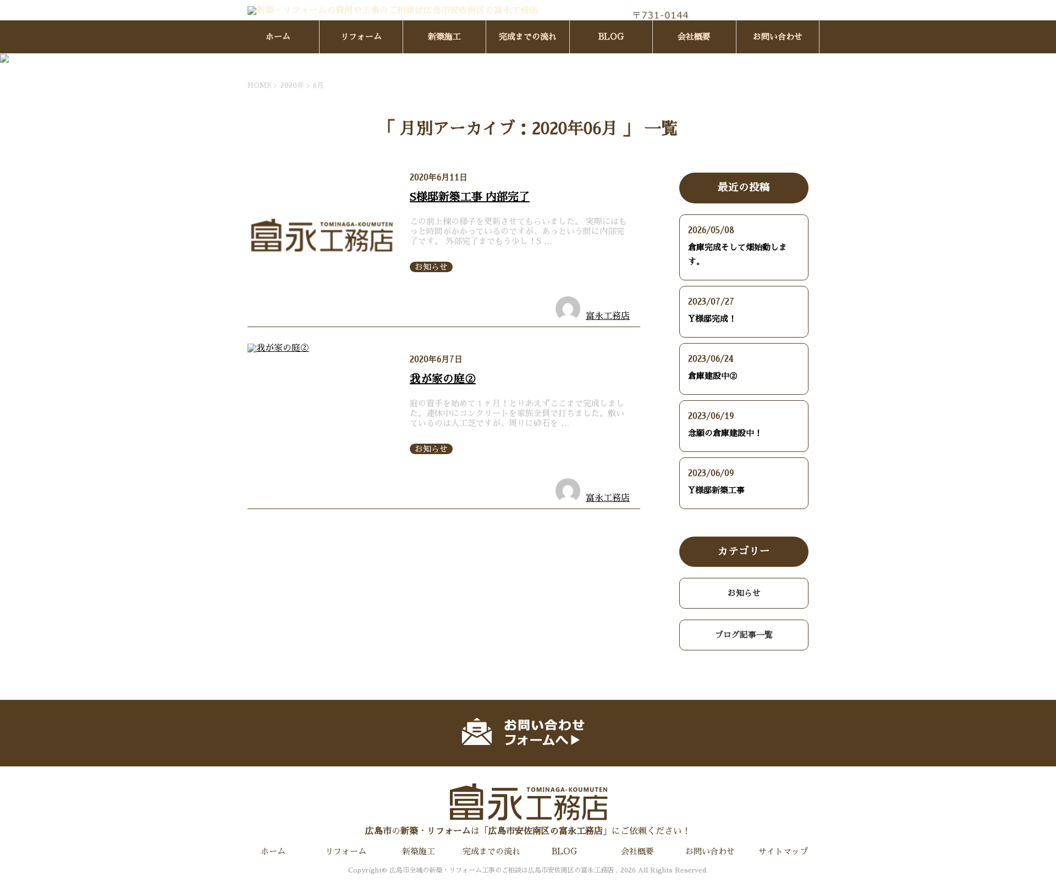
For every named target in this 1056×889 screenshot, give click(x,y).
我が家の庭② (443, 378)
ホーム (278, 36)
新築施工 (444, 36)
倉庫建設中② (713, 376)
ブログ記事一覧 (744, 635)
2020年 (292, 85)
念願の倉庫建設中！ (725, 433)
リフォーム (361, 36)
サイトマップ (783, 851)
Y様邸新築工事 (720, 490)
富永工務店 (608, 316)
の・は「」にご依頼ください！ (528, 831)
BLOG (611, 36)
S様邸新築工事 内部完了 (470, 196)
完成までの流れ (528, 36)
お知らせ (431, 267)
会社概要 (694, 36)
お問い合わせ (777, 36)
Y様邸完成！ (712, 318)
